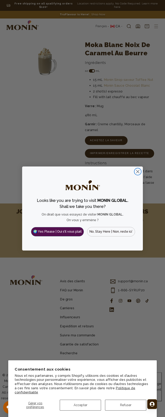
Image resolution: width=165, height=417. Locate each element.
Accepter (80, 405)
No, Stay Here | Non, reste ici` (111, 231)
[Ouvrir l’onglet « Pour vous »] (152, 404)
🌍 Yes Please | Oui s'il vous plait (57, 231)
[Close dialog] (137, 171)
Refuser (125, 405)
